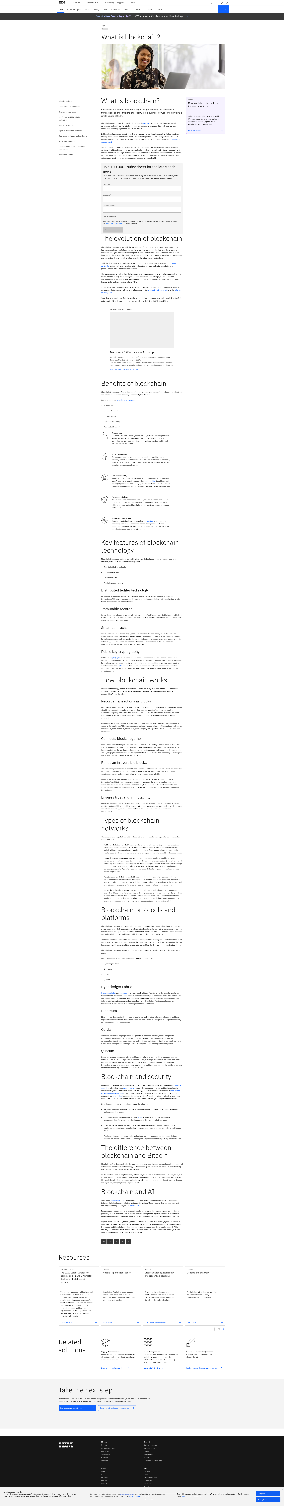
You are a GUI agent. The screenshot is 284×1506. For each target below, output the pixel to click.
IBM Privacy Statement (114, 223)
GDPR (140, 1117)
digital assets (122, 666)
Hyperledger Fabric (108, 993)
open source (124, 993)
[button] (222, 2)
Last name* (107, 195)
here (183, 1496)
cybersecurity (128, 1088)
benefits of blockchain (125, 400)
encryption (117, 1096)
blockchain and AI (117, 1200)
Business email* (108, 206)
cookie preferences (127, 1494)
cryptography (115, 658)
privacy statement (135, 1496)
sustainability (149, 481)
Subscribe (108, 230)
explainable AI (135, 1206)
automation (148, 521)
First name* (107, 184)
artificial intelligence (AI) (158, 290)
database (146, 123)
